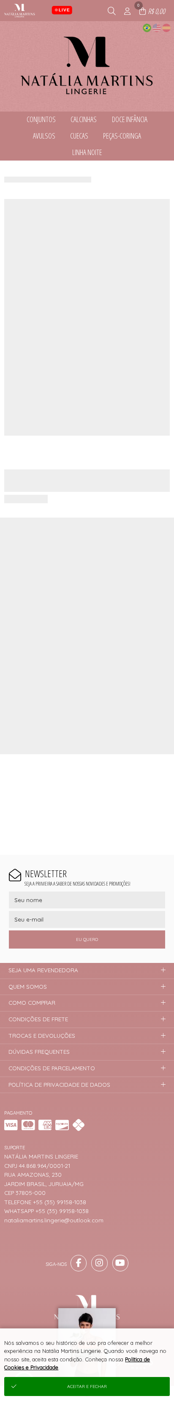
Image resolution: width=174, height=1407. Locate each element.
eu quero (87, 939)
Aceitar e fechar (87, 1386)
